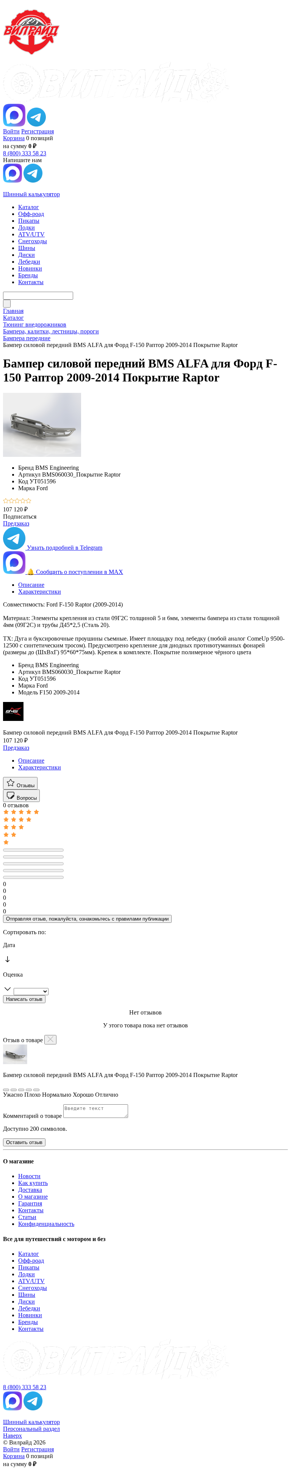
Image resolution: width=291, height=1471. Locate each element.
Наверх (12, 1435)
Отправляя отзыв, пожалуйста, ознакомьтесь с (87, 919)
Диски (26, 1301)
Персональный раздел (31, 1429)
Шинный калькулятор (31, 194)
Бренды (28, 1322)
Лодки (26, 1274)
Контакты (31, 1210)
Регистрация (37, 131)
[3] (17, 501)
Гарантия (30, 1203)
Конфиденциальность (46, 1224)
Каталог (28, 1254)
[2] (11, 501)
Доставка (30, 1189)
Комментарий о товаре (33, 1116)
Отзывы (24, 785)
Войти (11, 131)
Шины (26, 1294)
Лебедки (29, 1308)
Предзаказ (16, 523)
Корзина (14, 138)
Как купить (33, 1183)
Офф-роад (31, 1260)
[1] (6, 501)
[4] (23, 501)
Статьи (27, 1217)
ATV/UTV (31, 1281)
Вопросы (26, 798)
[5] (28, 501)
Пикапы (28, 1267)
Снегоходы (32, 1288)
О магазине (33, 1196)
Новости (29, 1176)
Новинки (30, 1315)
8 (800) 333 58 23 (24, 153)
